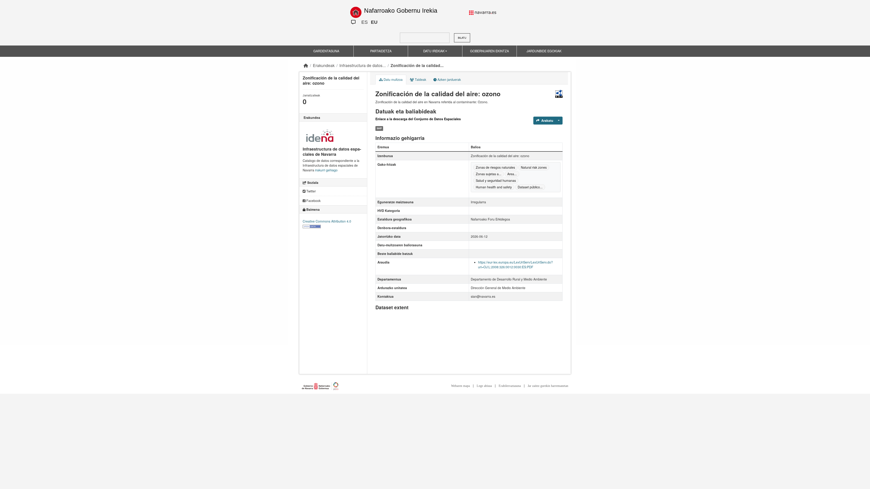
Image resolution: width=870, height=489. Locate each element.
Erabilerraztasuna (510, 386)
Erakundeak (324, 65)
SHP (379, 128)
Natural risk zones (534, 167)
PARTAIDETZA (381, 51)
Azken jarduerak (449, 79)
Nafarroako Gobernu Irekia (400, 10)
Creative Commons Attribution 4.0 (327, 221)
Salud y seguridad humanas (496, 180)
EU (374, 22)
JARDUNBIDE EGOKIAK (544, 51)
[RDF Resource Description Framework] (559, 94)
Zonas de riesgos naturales (495, 167)
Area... (512, 174)
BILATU (462, 37)
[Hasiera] (306, 65)
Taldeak (420, 79)
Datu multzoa (393, 79)
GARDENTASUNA (326, 51)
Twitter (310, 191)
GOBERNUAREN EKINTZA (489, 51)
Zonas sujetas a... (488, 174)
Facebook (313, 200)
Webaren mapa (460, 386)
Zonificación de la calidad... (417, 65)
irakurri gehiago (326, 170)
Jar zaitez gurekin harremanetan (548, 386)
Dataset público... (530, 187)
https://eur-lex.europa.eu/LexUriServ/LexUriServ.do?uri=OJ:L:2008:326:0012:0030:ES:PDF (515, 264)
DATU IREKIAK (434, 51)
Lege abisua (484, 386)
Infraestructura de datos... (362, 65)
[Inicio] (356, 12)
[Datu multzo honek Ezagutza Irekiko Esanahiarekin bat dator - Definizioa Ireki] (312, 226)
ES (364, 22)
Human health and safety (494, 187)
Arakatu (547, 120)
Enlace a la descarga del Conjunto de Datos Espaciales (418, 119)
